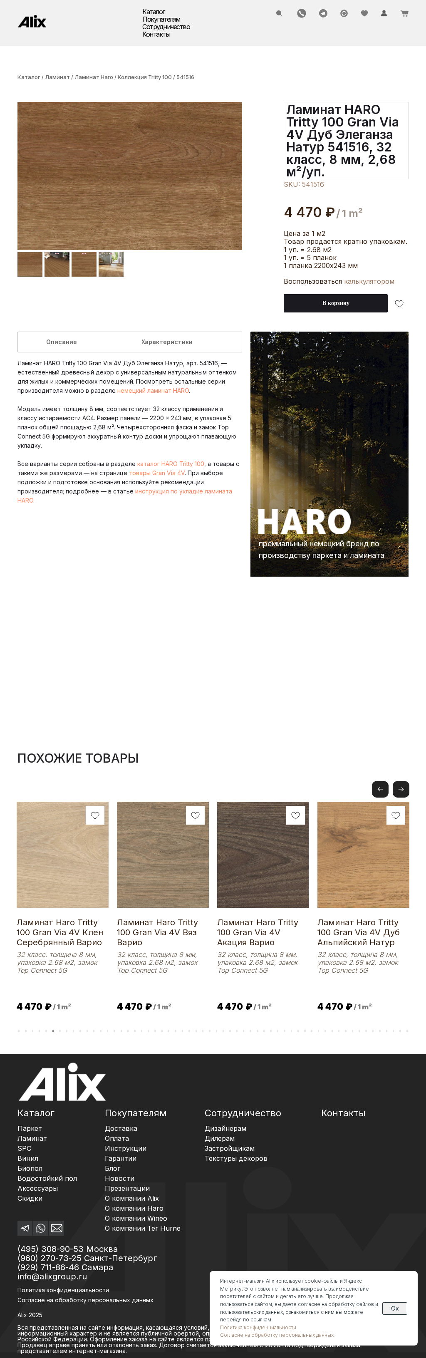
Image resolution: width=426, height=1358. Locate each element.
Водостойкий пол (47, 1178)
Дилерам (220, 1138)
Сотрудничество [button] (166, 26)
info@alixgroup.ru (52, 1276)
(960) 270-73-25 (49, 1258)
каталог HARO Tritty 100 (170, 463)
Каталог (28, 77)
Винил (27, 1158)
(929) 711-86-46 (48, 1267)
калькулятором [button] (369, 281)
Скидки (29, 1198)
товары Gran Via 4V (157, 472)
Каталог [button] (153, 11)
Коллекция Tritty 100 (145, 77)
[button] (401, 789)
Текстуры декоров (236, 1158)
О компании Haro (134, 1208)
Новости (119, 1178)
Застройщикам (230, 1148)
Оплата (117, 1138)
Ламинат (57, 77)
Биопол (29, 1168)
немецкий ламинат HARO (153, 390)
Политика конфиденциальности (63, 1290)
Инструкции (125, 1148)
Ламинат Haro (94, 77)
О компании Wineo (136, 1218)
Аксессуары (37, 1188)
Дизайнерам (225, 1128)
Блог (112, 1168)
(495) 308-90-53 (50, 1249)
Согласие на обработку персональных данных (277, 1335)
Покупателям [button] (161, 19)
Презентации (127, 1188)
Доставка (121, 1128)
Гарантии (120, 1158)
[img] (32, 21)
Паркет (29, 1128)
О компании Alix (132, 1198)
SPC (24, 1148)
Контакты (156, 34)
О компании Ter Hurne (143, 1228)
